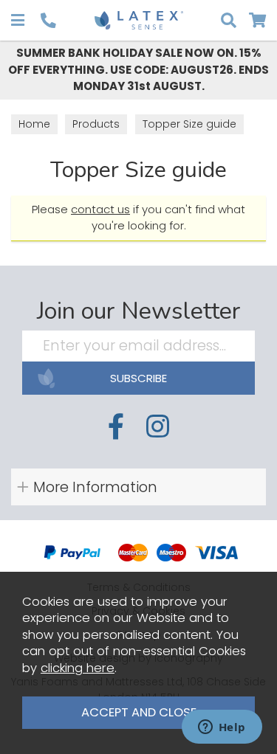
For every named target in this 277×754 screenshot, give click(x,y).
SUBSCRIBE (138, 378)
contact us (100, 209)
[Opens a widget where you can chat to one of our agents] (221, 728)
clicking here (77, 668)
